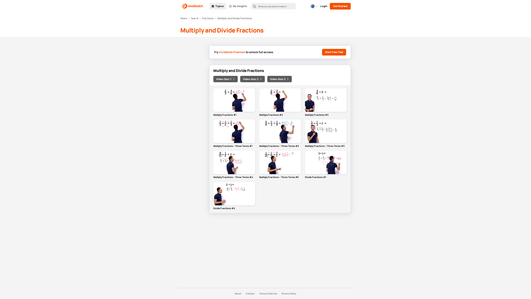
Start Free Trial (334, 52)
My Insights (240, 6)
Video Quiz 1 (223, 79)
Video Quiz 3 (277, 79)
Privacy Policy (289, 293)
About (238, 293)
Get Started (340, 6)
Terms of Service (268, 293)
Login (323, 6)
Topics (219, 6)
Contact (250, 293)
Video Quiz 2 (250, 79)
